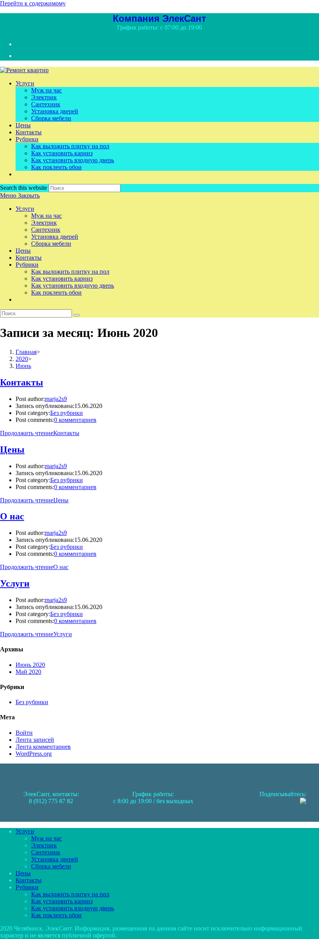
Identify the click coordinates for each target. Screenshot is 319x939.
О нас (12, 516)
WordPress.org (34, 753)
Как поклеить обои (56, 292)
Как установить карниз (62, 278)
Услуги (25, 208)
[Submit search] (77, 315)
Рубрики (27, 264)
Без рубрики (66, 413)
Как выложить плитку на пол (70, 271)
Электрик (44, 222)
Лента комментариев (43, 746)
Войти (24, 732)
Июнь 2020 (30, 664)
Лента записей (35, 739)
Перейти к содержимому (33, 3)
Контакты (29, 257)
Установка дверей (54, 236)
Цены (23, 250)
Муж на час (46, 215)
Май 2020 (28, 671)
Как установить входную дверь (72, 285)
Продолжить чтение (39, 433)
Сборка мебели (51, 243)
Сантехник (45, 229)
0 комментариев (75, 420)
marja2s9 (56, 399)
